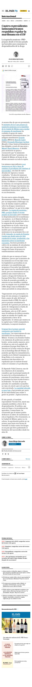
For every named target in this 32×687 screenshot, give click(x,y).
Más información (5, 475)
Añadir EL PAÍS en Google (10, 70)
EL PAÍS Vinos (16, 615)
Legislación (11, 467)
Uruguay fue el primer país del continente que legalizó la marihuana (13, 331)
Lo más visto (5, 567)
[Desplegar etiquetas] (29, 467)
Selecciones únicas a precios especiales (22, 653)
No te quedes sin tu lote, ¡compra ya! (21, 661)
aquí (26, 479)
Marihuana (17, 467)
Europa (4, 20)
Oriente (26, 20)
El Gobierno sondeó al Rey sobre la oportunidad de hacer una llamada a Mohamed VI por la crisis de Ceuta (16, 579)
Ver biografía (12, 444)
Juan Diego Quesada (16, 59)
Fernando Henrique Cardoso (18, 142)
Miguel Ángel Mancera (10, 148)
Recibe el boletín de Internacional (12, 451)
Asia (30, 20)
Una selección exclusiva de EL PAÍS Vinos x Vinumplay (15, 638)
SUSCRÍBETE (23, 10)
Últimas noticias (7, 538)
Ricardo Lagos (20, 140)
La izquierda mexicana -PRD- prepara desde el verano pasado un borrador (14, 212)
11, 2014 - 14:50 (18, 61)
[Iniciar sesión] (29, 11)
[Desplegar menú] (3, 11)
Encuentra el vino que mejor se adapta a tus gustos (22, 644)
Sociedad (4, 467)
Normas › (28, 459)
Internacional (9, 16)
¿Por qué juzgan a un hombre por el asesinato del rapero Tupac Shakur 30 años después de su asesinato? (14, 558)
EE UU (8, 20)
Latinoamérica (18, 20)
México (12, 20)
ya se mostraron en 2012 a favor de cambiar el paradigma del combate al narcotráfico (16, 167)
